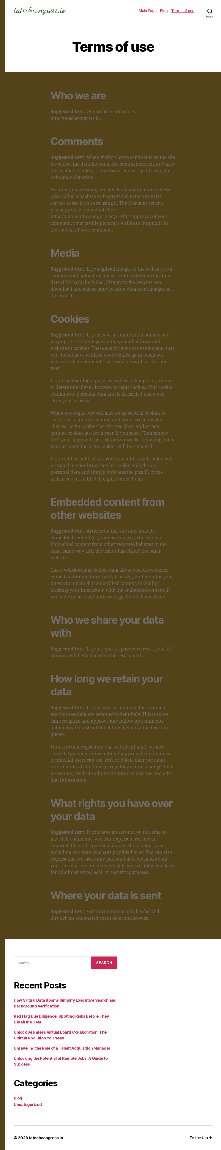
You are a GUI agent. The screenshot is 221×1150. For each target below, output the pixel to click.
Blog (164, 10)
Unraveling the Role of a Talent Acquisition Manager (62, 1048)
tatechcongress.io (46, 1138)
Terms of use (182, 10)
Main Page (148, 10)
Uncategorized (28, 1104)
